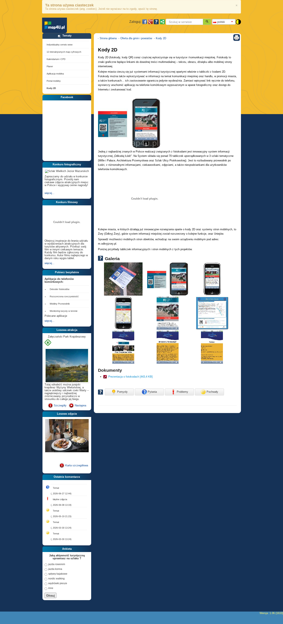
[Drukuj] (236, 37)
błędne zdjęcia (60, 499)
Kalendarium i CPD (56, 59)
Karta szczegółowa (67, 465)
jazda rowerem (56, 564)
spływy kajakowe (57, 573)
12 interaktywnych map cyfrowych (64, 52)
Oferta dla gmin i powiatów (136, 38)
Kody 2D (51, 88)
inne (50, 588)
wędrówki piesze (57, 583)
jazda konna (55, 569)
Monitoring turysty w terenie (63, 311)
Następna (80, 405)
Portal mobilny (54, 81)
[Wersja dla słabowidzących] (238, 21)
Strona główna (108, 38)
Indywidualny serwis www (60, 44)
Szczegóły (60, 405)
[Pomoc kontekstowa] (156, 21)
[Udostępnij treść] (162, 21)
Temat (56, 488)
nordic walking (56, 578)
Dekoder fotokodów (59, 289)
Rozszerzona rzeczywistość (64, 296)
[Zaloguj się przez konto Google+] (150, 21)
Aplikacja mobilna (55, 73)
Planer (50, 66)
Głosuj (50, 595)
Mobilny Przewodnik (60, 303)
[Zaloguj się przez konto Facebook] (144, 21)
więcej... (49, 193)
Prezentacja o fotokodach (130, 376)
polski (221, 21)
